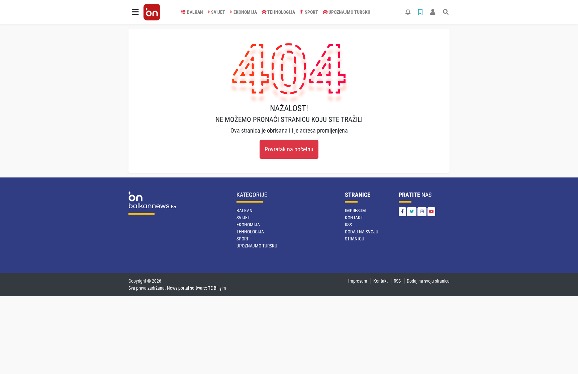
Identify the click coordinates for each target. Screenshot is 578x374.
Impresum (355, 210)
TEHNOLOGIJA (281, 12)
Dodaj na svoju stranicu (428, 281)
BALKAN (195, 12)
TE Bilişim (217, 288)
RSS (348, 224)
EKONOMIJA (245, 12)
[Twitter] (411, 211)
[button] (135, 12)
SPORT (311, 12)
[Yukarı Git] (560, 357)
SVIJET (218, 12)
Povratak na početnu (289, 149)
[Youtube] (431, 211)
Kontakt (354, 217)
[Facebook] (402, 211)
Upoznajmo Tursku (349, 12)
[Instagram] (421, 211)
